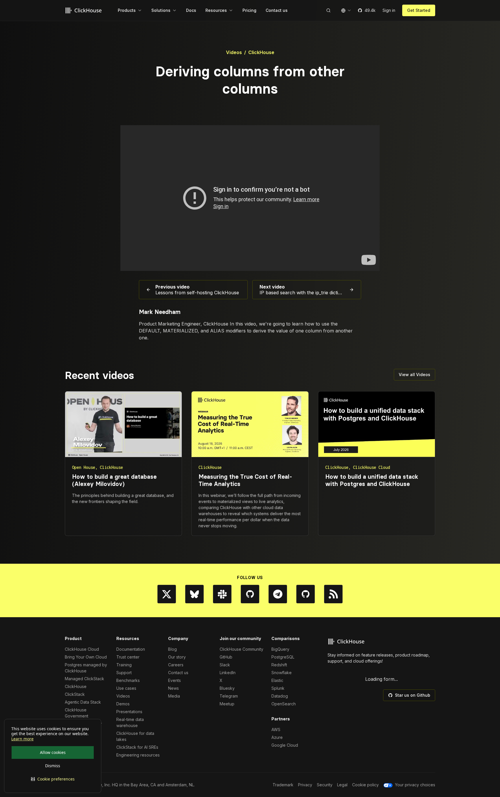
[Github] (250, 594)
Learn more (22, 738)
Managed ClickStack (84, 678)
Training (124, 664)
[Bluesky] (194, 594)
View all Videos (414, 374)
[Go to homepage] (84, 10)
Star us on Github (412, 695)
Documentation (130, 649)
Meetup (227, 703)
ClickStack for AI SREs (137, 747)
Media (174, 696)
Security (324, 784)
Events (174, 680)
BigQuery (280, 649)
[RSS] (333, 594)
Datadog (279, 696)
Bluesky (227, 688)
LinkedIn (228, 672)
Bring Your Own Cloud (86, 656)
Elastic (277, 680)
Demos (123, 703)
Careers (175, 664)
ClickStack (75, 694)
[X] (166, 594)
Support (124, 672)
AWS (275, 729)
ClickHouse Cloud (82, 649)
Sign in (389, 10)
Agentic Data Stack (83, 702)
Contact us (178, 672)
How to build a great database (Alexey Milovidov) (114, 480)
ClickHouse (261, 52)
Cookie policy (365, 784)
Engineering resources (138, 754)
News (173, 688)
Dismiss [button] (52, 765)
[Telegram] (278, 594)
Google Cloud (284, 745)
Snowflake (281, 672)
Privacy (305, 784)
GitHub (226, 656)
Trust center (127, 656)
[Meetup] (305, 594)
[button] (52, 779)
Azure (277, 737)
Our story (177, 656)
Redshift (279, 664)
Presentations (129, 711)
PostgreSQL (282, 656)
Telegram (229, 696)
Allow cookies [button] (53, 752)
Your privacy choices (415, 784)
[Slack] (222, 594)
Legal (342, 784)
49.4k (370, 10)
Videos (234, 52)
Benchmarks (128, 680)
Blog (172, 649)
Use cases (126, 688)
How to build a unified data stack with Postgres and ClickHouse (371, 480)
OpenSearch (283, 703)
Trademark (283, 784)
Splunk (277, 688)
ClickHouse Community (241, 649)
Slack (225, 664)
